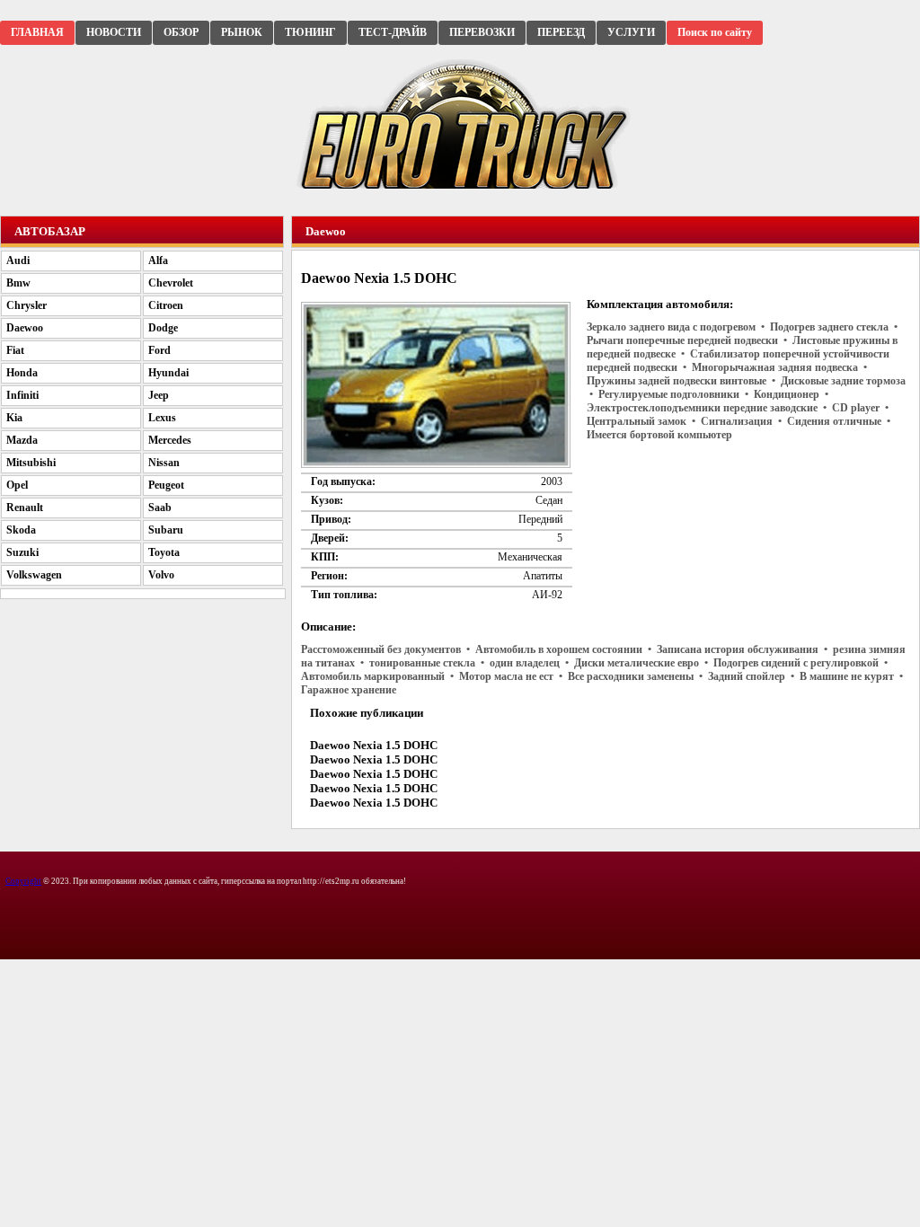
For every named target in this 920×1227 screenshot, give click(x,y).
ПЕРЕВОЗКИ (482, 32)
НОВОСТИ (113, 32)
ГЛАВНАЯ (37, 32)
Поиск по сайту (714, 32)
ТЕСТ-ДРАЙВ (392, 32)
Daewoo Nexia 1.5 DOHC (374, 745)
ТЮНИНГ (310, 32)
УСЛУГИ (631, 32)
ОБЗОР (181, 32)
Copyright (23, 881)
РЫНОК (241, 32)
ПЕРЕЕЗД (561, 32)
